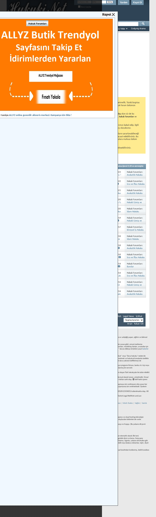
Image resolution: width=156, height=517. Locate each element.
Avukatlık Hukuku (134, 175)
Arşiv (129, 324)
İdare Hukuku (133, 212)
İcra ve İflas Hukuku (136, 184)
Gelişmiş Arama (138, 28)
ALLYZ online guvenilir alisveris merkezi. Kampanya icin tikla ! (40, 115)
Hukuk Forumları (37, 23)
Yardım (123, 2)
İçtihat (139, 316)
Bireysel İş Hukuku (135, 230)
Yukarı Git (138, 324)
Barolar (130, 267)
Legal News (128, 316)
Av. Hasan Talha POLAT (120, 202)
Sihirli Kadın (128, 403)
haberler (145, 349)
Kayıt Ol (137, 2)
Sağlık (137, 403)
